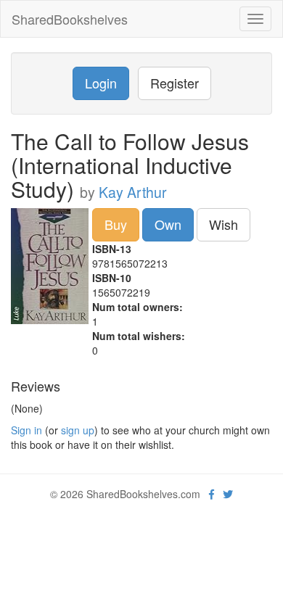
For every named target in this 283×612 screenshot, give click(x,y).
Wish (223, 224)
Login (101, 82)
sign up (77, 430)
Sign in (26, 430)
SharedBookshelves (70, 18)
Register (174, 82)
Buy (115, 224)
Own (168, 224)
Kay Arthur (133, 192)
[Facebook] (211, 494)
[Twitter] (228, 494)
